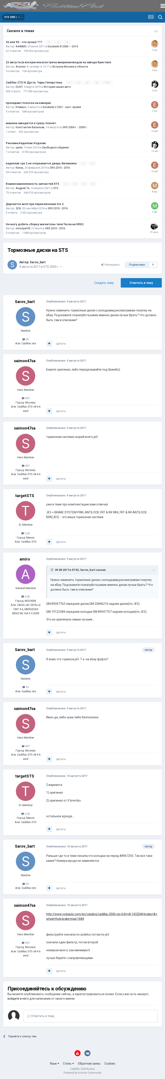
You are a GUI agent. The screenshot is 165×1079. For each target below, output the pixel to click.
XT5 (55, 188)
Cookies (109, 1063)
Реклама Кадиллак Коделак (26, 143)
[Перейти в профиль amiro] (25, 574)
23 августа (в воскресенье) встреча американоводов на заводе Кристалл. (59, 62)
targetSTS (24, 495)
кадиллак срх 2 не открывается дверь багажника (41, 163)
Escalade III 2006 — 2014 (63, 46)
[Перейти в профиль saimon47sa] (25, 376)
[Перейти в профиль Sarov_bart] (12, 264)
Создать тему (104, 283)
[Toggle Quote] (52, 569)
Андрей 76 (22, 188)
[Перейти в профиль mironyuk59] (154, 226)
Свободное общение (55, 147)
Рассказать (111, 264)
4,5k (27, 596)
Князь (19, 167)
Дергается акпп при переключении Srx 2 (35, 204)
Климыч (21, 107)
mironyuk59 (23, 228)
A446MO (21, 46)
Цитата (61, 343)
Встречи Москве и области (70, 66)
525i (18, 208)
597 (27, 398)
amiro (25, 559)
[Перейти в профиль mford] (154, 185)
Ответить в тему (141, 283)
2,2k (27, 533)
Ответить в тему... (43, 1016)
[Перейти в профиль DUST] (154, 84)
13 (106, 82)
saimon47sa (24, 361)
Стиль (67, 1063)
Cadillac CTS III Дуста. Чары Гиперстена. (34, 82)
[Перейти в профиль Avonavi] (154, 44)
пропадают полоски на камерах (28, 103)
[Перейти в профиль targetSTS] (25, 510)
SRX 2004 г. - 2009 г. (75, 127)
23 (27, 339)
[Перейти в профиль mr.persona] (154, 205)
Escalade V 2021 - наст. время (62, 107)
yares (19, 147)
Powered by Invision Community (82, 1072)
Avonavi (21, 66)
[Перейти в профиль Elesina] (154, 104)
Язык (53, 1063)
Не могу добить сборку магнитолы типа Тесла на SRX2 (45, 224)
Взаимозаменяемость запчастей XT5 (33, 183)
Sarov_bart (38, 262)
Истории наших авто (57, 86)
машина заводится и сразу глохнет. (31, 123)
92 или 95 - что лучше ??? (24, 42)
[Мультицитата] (49, 344)
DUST (19, 86)
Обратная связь (89, 1063)
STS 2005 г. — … (54, 266)
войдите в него (18, 998)
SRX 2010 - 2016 (60, 167)
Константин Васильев (30, 127)
